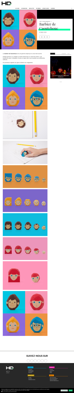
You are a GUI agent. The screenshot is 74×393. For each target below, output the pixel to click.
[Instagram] (35, 360)
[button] (72, 8)
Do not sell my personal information (9, 391)
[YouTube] (42, 360)
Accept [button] (70, 390)
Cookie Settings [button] (64, 390)
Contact (7, 372)
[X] (43, 37)
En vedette (64, 53)
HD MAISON (30, 367)
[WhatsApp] (48, 37)
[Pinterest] (46, 37)
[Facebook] (40, 37)
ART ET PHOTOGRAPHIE (45, 21)
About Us (8, 371)
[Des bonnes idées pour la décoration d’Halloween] (60, 67)
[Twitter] (45, 360)
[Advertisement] (41, 3)
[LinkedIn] (38, 360)
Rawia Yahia (44, 32)
